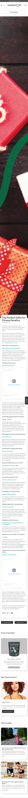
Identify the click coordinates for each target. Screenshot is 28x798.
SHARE (4, 613)
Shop (4, 5)
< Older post (7, 622)
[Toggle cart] (24, 5)
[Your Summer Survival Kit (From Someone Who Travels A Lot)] (14, 736)
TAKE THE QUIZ (8, 711)
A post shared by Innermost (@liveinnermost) (14, 399)
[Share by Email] (12, 613)
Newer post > (21, 622)
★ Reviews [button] (26, 400)
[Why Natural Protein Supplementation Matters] (14, 770)
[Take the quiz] (14, 690)
